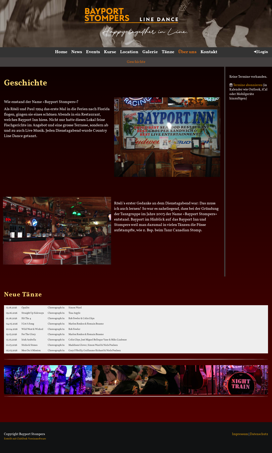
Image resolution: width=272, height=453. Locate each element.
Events (93, 52)
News (76, 52)
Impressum (240, 434)
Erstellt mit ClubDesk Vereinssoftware (25, 439)
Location (129, 52)
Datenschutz (259, 434)
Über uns (187, 52)
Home (61, 52)
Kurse (110, 52)
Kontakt (209, 52)
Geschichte (136, 62)
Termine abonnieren (247, 85)
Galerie (150, 52)
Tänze (168, 52)
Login (263, 52)
